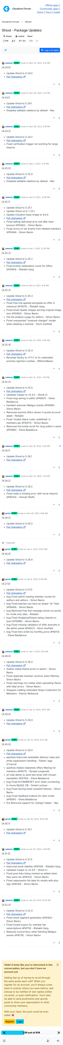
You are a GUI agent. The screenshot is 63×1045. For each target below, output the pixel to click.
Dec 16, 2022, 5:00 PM (39, 446)
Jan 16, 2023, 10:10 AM (37, 819)
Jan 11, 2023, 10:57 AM (39, 709)
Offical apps (52, 5)
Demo (40, 12)
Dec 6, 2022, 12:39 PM (39, 197)
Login (20, 1021)
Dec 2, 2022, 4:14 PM (39, 164)
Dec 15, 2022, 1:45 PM (39, 377)
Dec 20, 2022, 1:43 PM (39, 476)
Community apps (49, 8)
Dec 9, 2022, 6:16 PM (39, 285)
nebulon (9, 63)
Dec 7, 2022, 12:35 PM (39, 248)
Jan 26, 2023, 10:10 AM (40, 900)
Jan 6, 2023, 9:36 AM (37, 579)
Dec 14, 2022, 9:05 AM (39, 340)
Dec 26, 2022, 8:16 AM (37, 513)
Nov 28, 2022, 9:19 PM (39, 126)
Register (10, 1021)
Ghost (29, 36)
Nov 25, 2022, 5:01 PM (39, 63)
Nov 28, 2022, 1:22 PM (39, 93)
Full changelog (14, 76)
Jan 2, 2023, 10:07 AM (37, 549)
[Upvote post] (54, 84)
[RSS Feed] (37, 40)
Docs (49, 12)
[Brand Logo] (6, 8)
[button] (4, 1041)
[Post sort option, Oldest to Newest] (5, 50)
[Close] (57, 965)
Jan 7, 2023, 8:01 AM (38, 651)
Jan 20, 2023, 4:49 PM (39, 849)
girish (8, 513)
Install (57, 12)
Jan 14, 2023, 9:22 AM (37, 740)
